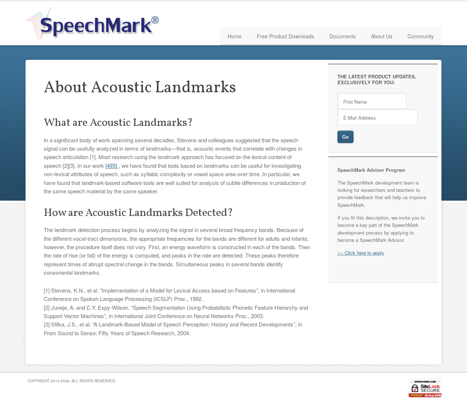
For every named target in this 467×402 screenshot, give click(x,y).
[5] (115, 165)
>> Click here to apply (360, 252)
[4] (108, 165)
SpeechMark (95, 23)
